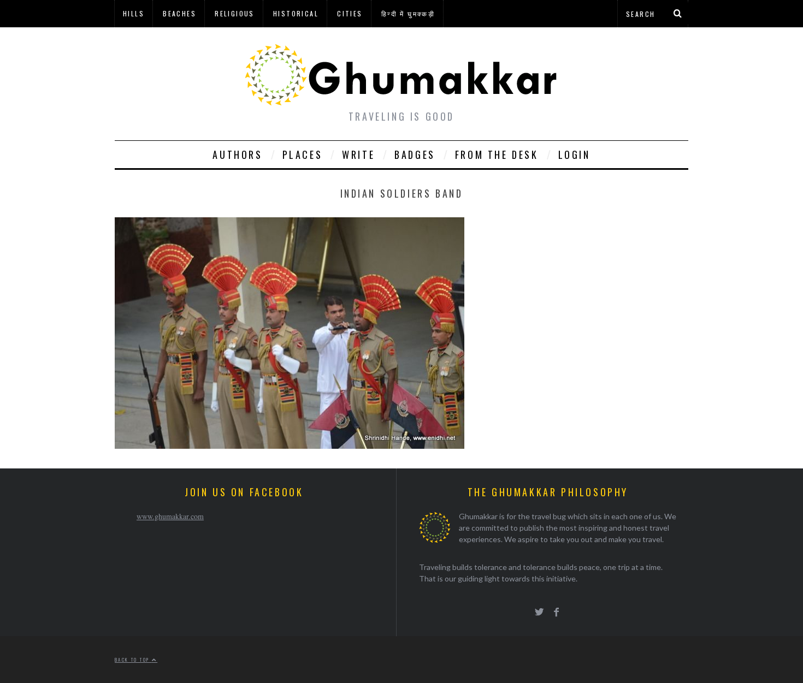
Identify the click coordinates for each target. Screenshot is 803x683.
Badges (414, 154)
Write (358, 154)
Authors (237, 154)
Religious (235, 13)
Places (302, 154)
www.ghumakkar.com (170, 516)
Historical (295, 13)
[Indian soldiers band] (289, 445)
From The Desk (497, 154)
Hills (133, 13)
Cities (349, 13)
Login (574, 154)
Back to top (133, 659)
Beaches (179, 13)
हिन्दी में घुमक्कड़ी (408, 13)
